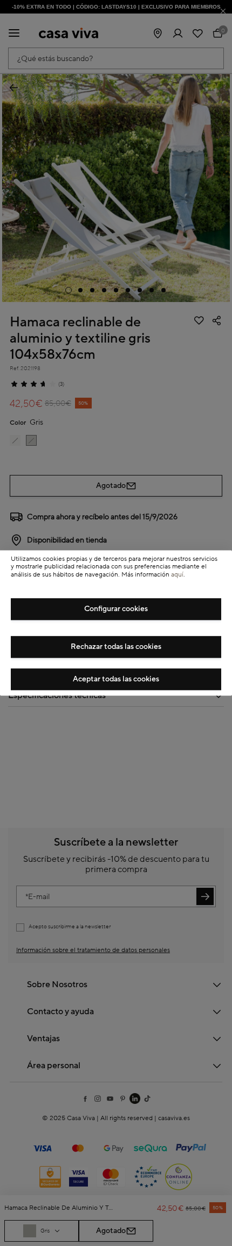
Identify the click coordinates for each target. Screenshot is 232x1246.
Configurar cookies (116, 609)
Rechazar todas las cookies (116, 647)
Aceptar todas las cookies (116, 680)
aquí (177, 575)
